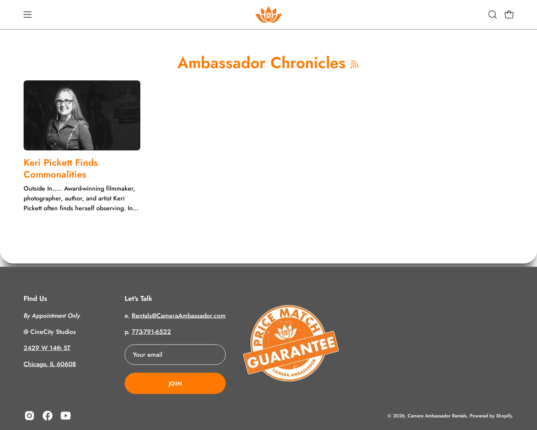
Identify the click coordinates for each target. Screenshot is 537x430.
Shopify (504, 415)
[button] (492, 14)
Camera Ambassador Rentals (437, 415)
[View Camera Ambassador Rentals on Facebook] (47, 415)
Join (175, 383)
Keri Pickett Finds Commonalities (61, 168)
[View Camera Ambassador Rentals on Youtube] (66, 415)
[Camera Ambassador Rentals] (268, 14)
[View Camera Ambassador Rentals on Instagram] (29, 415)
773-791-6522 (151, 331)
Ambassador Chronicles (261, 62)
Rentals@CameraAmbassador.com (179, 315)
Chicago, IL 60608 (50, 363)
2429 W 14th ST (47, 347)
